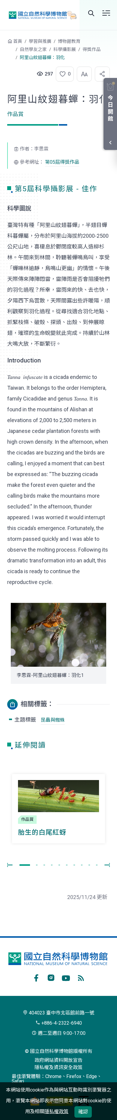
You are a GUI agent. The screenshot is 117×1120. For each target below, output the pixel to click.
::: (3, 44)
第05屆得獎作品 (62, 162)
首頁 (17, 41)
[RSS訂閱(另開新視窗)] (81, 977)
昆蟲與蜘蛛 (53, 720)
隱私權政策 (56, 1111)
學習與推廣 (40, 41)
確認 (83, 1112)
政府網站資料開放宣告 (58, 1060)
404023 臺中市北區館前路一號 (61, 1013)
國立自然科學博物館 (41, 15)
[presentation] (9, 865)
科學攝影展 (64, 49)
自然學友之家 (33, 49)
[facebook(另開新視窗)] (36, 977)
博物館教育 (69, 41)
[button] (63, 74)
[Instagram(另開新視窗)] (51, 977)
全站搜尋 (91, 13)
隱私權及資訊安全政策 (58, 1067)
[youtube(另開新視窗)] (66, 977)
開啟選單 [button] (106, 13)
